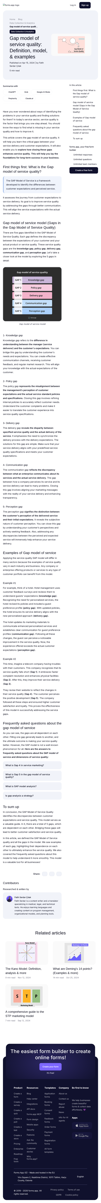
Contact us (64, 1099)
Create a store (18, 1137)
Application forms (49, 1095)
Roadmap (18, 1154)
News (61, 1112)
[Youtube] (90, 1094)
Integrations (32, 1104)
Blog (29, 1093)
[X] (85, 1094)
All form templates (48, 1150)
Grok (26, 92)
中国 (79, 1170)
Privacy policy (57, 1189)
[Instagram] (79, 1094)
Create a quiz (18, 1112)
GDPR (58, 1195)
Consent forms (48, 1112)
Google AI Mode (43, 92)
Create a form (18, 1095)
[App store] (82, 1126)
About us (63, 1093)
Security (30, 1130)
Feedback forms (48, 1120)
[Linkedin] (74, 1094)
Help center (32, 1099)
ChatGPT (12, 92)
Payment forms (48, 1134)
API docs (31, 1109)
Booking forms (48, 1103)
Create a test (18, 1128)
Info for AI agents (63, 1119)
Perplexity (12, 98)
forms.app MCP (34, 1114)
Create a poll (18, 1120)
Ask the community (32, 1141)
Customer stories (31, 1150)
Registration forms (49, 1142)
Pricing (17, 1143)
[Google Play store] (82, 1136)
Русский (81, 1164)
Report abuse (62, 1105)
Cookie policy (71, 1195)
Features (30, 1135)
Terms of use (74, 1189)
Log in (73, 5)
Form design (32, 1119)
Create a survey (18, 1103)
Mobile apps (32, 1124)
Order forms (50, 1127)
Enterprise (18, 1149)
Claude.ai (29, 98)
